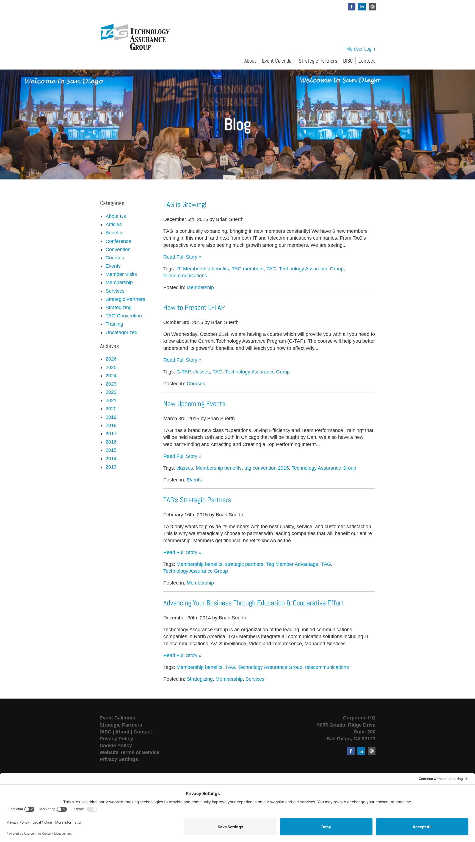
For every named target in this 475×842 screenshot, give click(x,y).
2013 (111, 467)
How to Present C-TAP (194, 307)
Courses (196, 383)
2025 (111, 367)
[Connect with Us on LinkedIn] (362, 6)
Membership (200, 287)
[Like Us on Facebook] (351, 6)
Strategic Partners (318, 60)
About (250, 60)
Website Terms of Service (129, 752)
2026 (111, 359)
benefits (114, 233)
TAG (271, 269)
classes (201, 372)
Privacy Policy (116, 738)
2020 (111, 408)
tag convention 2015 (266, 468)
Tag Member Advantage (292, 564)
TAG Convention (124, 315)
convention (118, 249)
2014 (111, 458)
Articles (114, 224)
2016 (111, 442)
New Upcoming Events (194, 403)
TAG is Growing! (184, 204)
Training (114, 324)
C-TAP (183, 372)
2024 (111, 375)
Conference (118, 241)
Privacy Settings (119, 759)
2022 (111, 392)
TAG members (248, 269)
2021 (111, 400)
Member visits (121, 274)
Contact (366, 60)
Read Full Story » (182, 257)
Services (254, 679)
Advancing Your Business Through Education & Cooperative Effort (253, 603)
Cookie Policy (116, 745)
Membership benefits (206, 269)
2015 (111, 450)
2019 (111, 417)
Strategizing (200, 679)
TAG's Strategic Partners (197, 500)
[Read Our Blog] (372, 6)
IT (178, 269)
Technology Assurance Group (311, 269)
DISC (348, 60)
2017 (111, 433)
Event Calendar (277, 60)
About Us (116, 216)
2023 (111, 384)
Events (194, 480)
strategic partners (244, 564)
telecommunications (185, 275)
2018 (111, 425)
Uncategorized (121, 332)
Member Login (360, 48)
